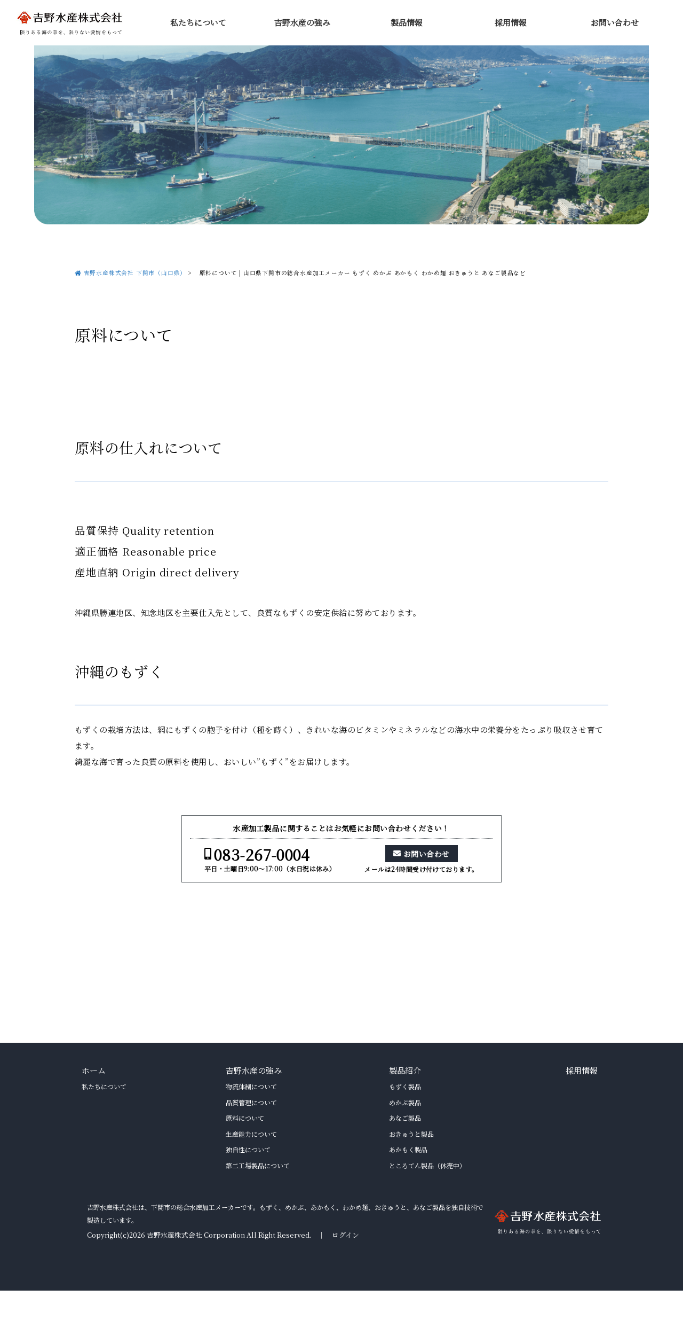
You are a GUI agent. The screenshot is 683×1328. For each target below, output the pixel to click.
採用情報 (511, 22)
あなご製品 (405, 1117)
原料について (245, 1117)
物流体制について (251, 1086)
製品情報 (407, 22)
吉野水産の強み (302, 22)
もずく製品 (405, 1086)
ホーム (94, 1070)
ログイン (345, 1235)
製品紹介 (405, 1070)
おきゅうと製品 (411, 1133)
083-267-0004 (261, 854)
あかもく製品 (408, 1149)
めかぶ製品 (405, 1102)
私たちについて (198, 22)
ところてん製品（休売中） (427, 1165)
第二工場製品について (258, 1165)
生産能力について (251, 1133)
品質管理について (251, 1102)
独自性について (248, 1149)
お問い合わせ (615, 22)
